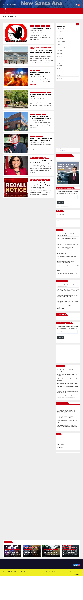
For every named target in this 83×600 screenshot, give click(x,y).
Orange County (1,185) (62, 59)
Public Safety (72, 549)
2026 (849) (59, 65)
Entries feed (59, 441)
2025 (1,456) (59, 68)
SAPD (64, 9)
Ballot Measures (39, 179)
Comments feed (60, 444)
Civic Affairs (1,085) (61, 41)
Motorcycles (72, 547)
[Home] (5, 9)
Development (32, 47)
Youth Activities (9, 12)
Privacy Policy (76, 574)
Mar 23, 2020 (33, 187)
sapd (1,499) (59, 56)
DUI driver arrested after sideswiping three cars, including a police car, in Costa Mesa (67, 301)
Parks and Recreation (34, 158)
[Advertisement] (67, 353)
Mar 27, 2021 (33, 120)
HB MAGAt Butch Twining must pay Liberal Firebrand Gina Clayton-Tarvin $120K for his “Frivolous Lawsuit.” (66, 411)
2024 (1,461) (59, 71)
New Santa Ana (25, 571)
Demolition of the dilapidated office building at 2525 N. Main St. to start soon (40, 118)
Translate (66, 150)
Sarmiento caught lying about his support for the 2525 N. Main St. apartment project (41, 140)
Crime (27, 9)
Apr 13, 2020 (33, 165)
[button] (79, 10)
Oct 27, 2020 (33, 142)
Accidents (65, 545)
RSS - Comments (61, 223)
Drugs (14, 549)
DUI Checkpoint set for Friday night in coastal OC (68, 265)
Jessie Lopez (42, 47)
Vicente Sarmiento (39, 136)
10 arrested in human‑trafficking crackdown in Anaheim (30, 553)
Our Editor (77, 571)
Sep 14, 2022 (33, 32)
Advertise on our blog (56, 571)
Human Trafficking (28, 549)
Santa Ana (57, 9)
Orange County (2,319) (62, 35)
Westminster (55, 549)
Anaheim (26, 547)
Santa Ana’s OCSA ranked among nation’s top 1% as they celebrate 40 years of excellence (68, 291)
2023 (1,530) (59, 75)
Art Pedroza (41, 32)
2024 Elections (19, 9)
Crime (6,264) (60, 31)
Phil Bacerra (48, 47)
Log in (58, 437)
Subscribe (60, 202)
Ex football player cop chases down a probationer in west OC (51, 553)
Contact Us (63, 571)
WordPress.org (60, 447)
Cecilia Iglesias (32, 157)
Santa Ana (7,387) (61, 28)
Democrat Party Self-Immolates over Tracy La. (67, 407)
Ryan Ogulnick (41, 158)
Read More (32, 84)
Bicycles (69, 545)
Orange (17, 549)
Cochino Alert (31, 547)
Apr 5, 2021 (33, 76)
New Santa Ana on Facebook (64, 155)
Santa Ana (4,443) (61, 47)
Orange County (47, 9)
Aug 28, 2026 (9, 554)
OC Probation (49, 549)
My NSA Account (72, 571)
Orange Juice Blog (62, 403)
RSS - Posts (59, 220)
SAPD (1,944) (60, 38)
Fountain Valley (66, 547)
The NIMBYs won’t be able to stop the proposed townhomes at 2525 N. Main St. (41, 52)
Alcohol (7, 549)
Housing (37, 47)
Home (10, 9)
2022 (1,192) (59, 78)
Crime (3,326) (60, 50)
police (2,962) (60, 53)
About (50, 571)
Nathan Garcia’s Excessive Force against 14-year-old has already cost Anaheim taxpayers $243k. (67, 426)
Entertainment (36, 9)
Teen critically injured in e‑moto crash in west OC (67, 383)
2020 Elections (32, 136)
